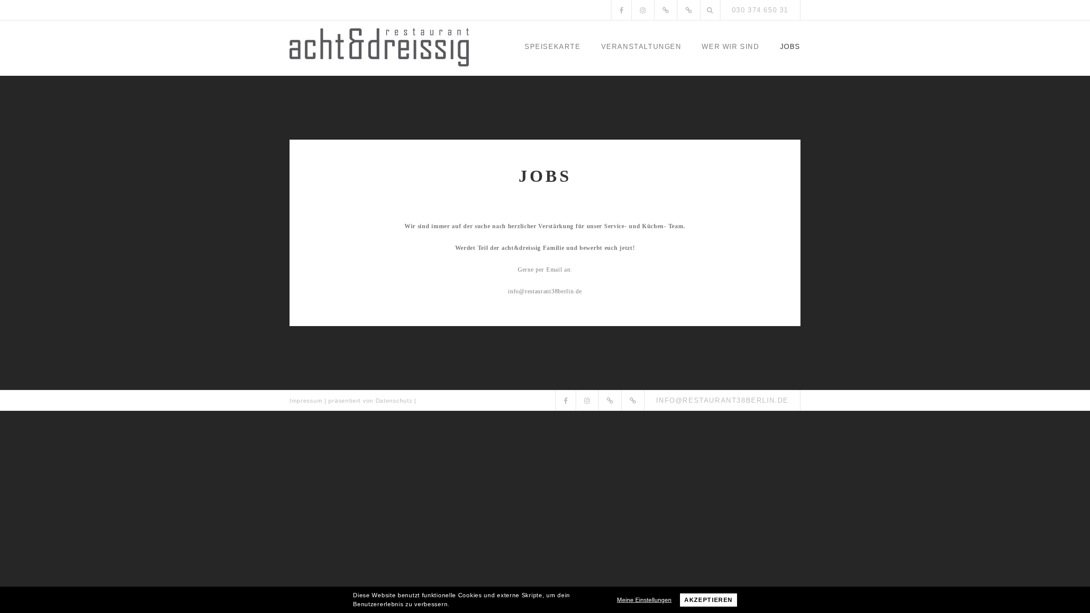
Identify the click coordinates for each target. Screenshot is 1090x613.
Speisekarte (553, 46)
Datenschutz (394, 400)
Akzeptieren (708, 599)
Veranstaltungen (641, 46)
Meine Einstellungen (644, 599)
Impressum (306, 400)
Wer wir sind (730, 46)
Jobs (790, 46)
